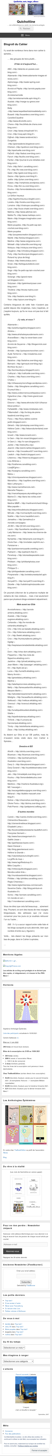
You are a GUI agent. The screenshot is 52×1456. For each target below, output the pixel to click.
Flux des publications (13, 1433)
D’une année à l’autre (12, 1303)
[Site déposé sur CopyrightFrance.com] (12, 966)
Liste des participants (11, 1033)
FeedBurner (31, 1285)
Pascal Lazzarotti (22, 1374)
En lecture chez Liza (12, 1308)
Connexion (9, 1431)
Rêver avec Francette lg (14, 1306)
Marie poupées (10, 1329)
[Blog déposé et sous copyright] (9, 961)
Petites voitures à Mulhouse (15, 1311)
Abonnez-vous (12, 1251)
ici (18, 1037)
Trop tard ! (8, 1300)
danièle (7, 1324)
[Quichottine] (26, 16)
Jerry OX (8, 1326)
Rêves (5, 1152)
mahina (7, 1334)
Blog (4, 1157)
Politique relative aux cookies (28, 1446)
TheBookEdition (20, 1150)
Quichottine (26, 21)
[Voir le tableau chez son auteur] (26, 1402)
